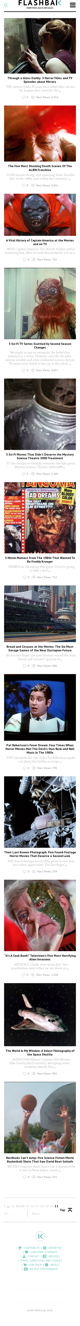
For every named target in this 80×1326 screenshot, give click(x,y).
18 (42, 1206)
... (59, 90)
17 (37, 1206)
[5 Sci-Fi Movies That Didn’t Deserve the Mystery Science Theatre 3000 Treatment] (40, 414)
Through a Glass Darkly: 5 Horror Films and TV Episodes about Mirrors (39, 80)
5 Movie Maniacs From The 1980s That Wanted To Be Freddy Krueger (40, 559)
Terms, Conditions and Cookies (41, 1260)
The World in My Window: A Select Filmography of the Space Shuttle (40, 1052)
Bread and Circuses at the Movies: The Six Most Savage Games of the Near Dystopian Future (40, 648)
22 (6, 1213)
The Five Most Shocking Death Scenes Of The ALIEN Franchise (40, 168)
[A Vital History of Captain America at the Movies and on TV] (40, 215)
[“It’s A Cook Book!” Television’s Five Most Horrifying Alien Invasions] (40, 915)
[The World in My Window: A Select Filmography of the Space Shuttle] (40, 1014)
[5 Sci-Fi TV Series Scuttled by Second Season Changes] (40, 303)
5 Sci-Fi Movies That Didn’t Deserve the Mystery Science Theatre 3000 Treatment (40, 456)
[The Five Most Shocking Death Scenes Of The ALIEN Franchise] (40, 134)
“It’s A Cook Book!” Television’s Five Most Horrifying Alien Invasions (40, 957)
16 (32, 1206)
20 (52, 1206)
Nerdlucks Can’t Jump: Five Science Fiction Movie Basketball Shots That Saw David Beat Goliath (40, 1159)
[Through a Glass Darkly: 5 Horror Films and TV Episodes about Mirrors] (40, 46)
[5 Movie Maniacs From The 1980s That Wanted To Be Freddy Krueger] (40, 518)
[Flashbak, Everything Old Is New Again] (40, 4)
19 (47, 1206)
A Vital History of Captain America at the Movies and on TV (40, 242)
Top (62, 1210)
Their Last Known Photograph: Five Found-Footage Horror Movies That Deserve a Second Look (40, 854)
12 (13, 1206)
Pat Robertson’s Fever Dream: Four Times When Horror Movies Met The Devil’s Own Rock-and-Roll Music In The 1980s (39, 748)
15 (27, 1206)
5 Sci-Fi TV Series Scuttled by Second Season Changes (40, 345)
